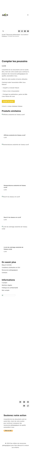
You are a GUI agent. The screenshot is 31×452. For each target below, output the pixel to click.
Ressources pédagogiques (10, 270)
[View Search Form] (3, 31)
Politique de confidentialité (10, 287)
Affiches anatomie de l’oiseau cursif (14, 135)
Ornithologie (14, 106)
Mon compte (5, 290)
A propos (4, 282)
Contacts (4, 272)
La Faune (9, 106)
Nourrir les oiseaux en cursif (12, 217)
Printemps (20, 106)
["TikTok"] (28, 406)
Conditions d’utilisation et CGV (11, 267)
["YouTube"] (28, 31)
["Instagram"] (25, 31)
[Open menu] (27, 15)
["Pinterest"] (28, 402)
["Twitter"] (22, 31)
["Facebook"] (19, 31)
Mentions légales (7, 285)
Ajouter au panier (8, 101)
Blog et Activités (7, 265)
